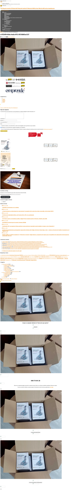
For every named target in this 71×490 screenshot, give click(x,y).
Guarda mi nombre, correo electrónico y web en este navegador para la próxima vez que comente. (18, 125)
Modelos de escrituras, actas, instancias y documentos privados (13, 17)
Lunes (36, 256)
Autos (21, 255)
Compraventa (47, 255)
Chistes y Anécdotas (7, 14)
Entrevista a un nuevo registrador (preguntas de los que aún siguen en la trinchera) (24, 247)
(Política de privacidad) (48, 129)
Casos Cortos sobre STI (7, 28)
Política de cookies (8, 280)
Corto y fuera (8, 24)
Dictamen (52, 255)
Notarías (21, 258)
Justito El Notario (5, 241)
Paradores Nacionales (7, 21)
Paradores (6, 275)
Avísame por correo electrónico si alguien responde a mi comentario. (13, 127)
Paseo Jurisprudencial (46, 258)
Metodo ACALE (45, 256)
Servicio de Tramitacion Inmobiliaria (12, 271)
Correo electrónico (3, 122)
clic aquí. (51, 387)
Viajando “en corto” (9, 20)
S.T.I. (3, 27)
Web (1, 123)
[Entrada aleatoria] (0, 31)
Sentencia (60, 258)
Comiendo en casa (7, 273)
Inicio (3, 11)
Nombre (2, 120)
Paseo (40, 258)
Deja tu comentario (11, 36)
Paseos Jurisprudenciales (7, 13)
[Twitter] (0, 1)
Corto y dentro (8, 22)
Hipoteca (15, 256)
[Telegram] (1, 1)
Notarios (13, 258)
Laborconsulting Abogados (7, 246)
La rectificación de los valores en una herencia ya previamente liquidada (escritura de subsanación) (27, 242)
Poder (50, 258)
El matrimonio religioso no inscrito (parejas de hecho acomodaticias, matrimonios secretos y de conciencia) (28, 244)
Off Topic (3, 29)
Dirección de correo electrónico (5, 194)
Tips (10, 260)
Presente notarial (7, 270)
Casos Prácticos (25, 255)
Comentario (2, 118)
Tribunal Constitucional (18, 260)
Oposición (34, 258)
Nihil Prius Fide (4, 12)
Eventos (5, 15)
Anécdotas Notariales (14, 255)
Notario (10, 258)
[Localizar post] (1, 0)
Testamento (7, 260)
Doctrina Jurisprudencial (61, 255)
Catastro (29, 255)
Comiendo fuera (6, 23)
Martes (39, 256)
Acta (1, 255)
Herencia (12, 256)
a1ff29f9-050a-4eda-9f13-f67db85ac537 (9, 107)
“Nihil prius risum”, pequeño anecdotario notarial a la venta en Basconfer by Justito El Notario (26, 241)
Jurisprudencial (25, 256)
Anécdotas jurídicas (5, 255)
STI (63, 258)
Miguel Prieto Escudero (5, 278)
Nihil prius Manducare (6, 272)
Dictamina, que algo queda (8, 26)
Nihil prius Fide (5, 264)
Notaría (16, 258)
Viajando (5, 19)
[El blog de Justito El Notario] (4, 10)
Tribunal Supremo (31, 260)
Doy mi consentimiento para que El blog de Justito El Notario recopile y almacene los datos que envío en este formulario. (26, 129)
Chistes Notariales (41, 255)
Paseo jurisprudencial (8, 269)
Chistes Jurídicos (34, 255)
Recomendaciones (54, 258)
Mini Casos (58, 256)
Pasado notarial (6, 16)
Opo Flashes (6, 25)
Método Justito (4, 258)
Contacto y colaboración (5, 3)
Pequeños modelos (7, 18)
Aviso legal (2, 280)
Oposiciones (30, 258)
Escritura (68, 255)
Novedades (25, 258)
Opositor (38, 258)
